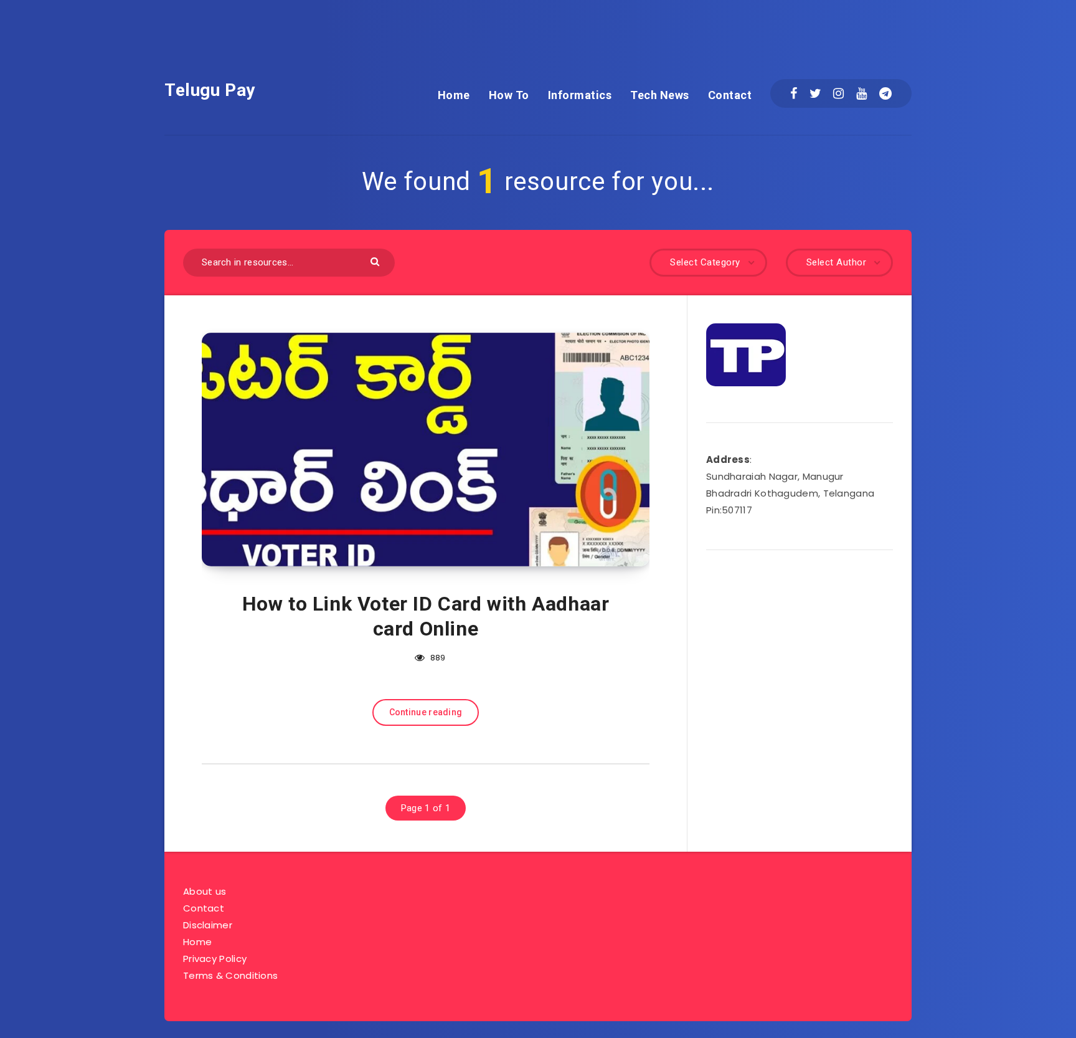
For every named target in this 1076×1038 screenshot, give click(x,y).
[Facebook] (793, 93)
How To (509, 95)
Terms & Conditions (230, 975)
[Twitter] (815, 93)
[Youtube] (861, 93)
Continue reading (426, 712)
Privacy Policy (215, 958)
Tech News (659, 95)
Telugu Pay (209, 90)
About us (204, 891)
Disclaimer (207, 924)
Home (454, 95)
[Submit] (376, 260)
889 (437, 658)
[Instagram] (838, 93)
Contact (730, 95)
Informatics (580, 95)
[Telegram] (885, 93)
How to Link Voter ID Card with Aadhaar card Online (426, 616)
